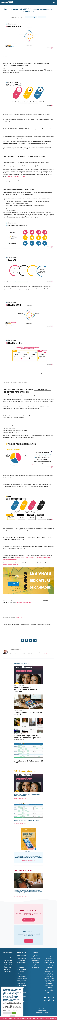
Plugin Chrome (35, 962)
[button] (26, 852)
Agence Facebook (7, 958)
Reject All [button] (12, 1015)
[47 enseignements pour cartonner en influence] (28, 701)
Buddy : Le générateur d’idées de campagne (35, 965)
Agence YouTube (8, 973)
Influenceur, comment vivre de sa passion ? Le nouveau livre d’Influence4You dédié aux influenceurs (28, 857)
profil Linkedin (46, 653)
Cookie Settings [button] (7, 1013)
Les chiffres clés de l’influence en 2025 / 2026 (26, 820)
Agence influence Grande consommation (21, 982)
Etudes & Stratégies (31, 17)
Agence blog (8, 957)
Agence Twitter (8, 971)
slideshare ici (18, 617)
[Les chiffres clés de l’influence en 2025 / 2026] (28, 750)
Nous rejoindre (42, 1008)
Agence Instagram (7, 960)
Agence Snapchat (8, 965)
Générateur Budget (35, 958)
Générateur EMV (35, 960)
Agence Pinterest (8, 964)
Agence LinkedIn (8, 962)
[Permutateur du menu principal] (54, 2)
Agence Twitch (7, 969)
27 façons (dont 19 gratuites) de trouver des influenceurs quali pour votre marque (27, 738)
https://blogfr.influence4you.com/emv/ (16, 176)
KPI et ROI (42, 17)
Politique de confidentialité (42, 1012)
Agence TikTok (7, 967)
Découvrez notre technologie (21, 896)
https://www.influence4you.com (24, 602)
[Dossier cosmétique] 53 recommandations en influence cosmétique (25, 689)
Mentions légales (42, 1010)
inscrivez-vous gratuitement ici (10, 564)
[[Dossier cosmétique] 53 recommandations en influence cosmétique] (28, 675)
